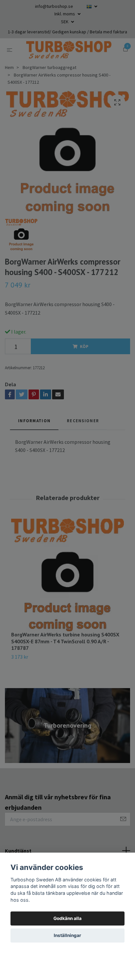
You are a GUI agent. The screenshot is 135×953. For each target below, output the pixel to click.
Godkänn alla (67, 918)
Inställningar (67, 935)
